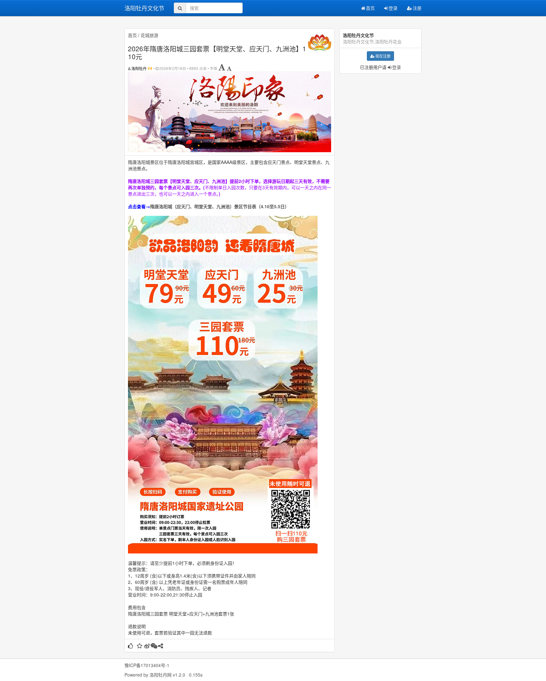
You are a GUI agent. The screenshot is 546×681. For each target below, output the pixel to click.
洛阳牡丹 (139, 68)
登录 (393, 8)
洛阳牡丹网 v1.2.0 (167, 675)
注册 (417, 8)
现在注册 (383, 56)
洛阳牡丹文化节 (144, 8)
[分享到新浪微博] (147, 646)
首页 (370, 8)
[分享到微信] (154, 646)
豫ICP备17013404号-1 (146, 665)
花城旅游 (149, 35)
